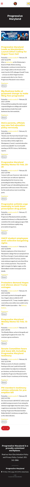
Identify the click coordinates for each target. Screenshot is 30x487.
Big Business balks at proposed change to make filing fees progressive (14, 93)
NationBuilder (18, 476)
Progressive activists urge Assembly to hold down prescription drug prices (14, 206)
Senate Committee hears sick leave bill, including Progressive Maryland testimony (14, 352)
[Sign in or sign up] (28, 3)
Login (15, 475)
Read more (4, 83)
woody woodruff (13, 57)
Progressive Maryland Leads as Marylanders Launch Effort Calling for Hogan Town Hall (14, 50)
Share (4, 86)
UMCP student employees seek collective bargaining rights (14, 240)
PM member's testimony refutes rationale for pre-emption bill (14, 390)
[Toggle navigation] (2, 3)
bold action (9, 62)
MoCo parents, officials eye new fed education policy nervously (13, 125)
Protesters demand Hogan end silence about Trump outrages (14, 284)
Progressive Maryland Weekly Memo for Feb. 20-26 (14, 164)
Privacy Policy (11, 457)
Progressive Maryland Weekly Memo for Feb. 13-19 (14, 321)
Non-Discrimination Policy (18, 454)
